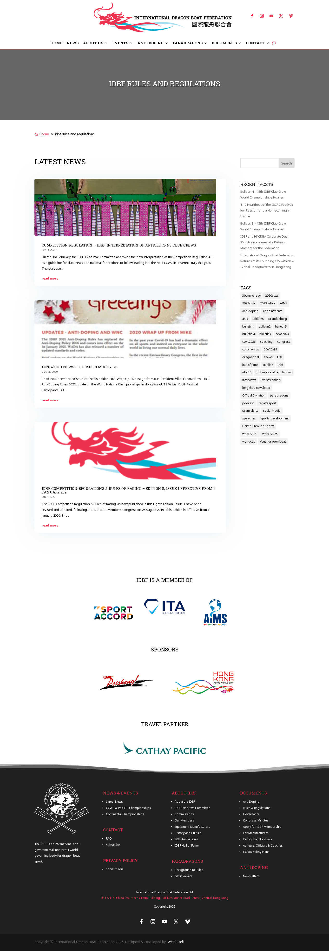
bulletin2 (264, 326)
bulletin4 (265, 334)
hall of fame (250, 365)
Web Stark (176, 941)
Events (120, 43)
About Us (93, 43)
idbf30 (246, 372)
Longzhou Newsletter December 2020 (79, 366)
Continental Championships (125, 814)
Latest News (114, 802)
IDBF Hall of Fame (187, 845)
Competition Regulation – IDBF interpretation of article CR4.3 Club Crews (119, 245)
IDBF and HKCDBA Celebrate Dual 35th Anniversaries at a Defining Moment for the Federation (264, 242)
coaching (266, 342)
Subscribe (113, 845)
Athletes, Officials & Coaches (263, 845)
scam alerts (250, 411)
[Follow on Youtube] (271, 16)
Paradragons (188, 43)
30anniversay (251, 296)
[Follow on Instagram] (262, 16)
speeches (249, 418)
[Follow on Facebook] (252, 16)
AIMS (283, 303)
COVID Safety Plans (256, 852)
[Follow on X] (281, 16)
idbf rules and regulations (274, 372)
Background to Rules (189, 870)
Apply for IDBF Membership (262, 827)
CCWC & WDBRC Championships (128, 808)
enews (268, 357)
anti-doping (250, 311)
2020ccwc (271, 296)
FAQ (109, 838)
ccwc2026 (249, 342)
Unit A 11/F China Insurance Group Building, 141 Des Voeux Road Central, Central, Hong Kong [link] (165, 898)
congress (283, 342)
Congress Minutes (256, 820)
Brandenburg (277, 319)
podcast (248, 403)
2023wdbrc (268, 303)
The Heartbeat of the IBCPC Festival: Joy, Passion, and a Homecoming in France (266, 210)
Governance (251, 814)
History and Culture (188, 833)
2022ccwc (249, 303)
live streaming (270, 380)
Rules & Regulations (256, 808)
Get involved (183, 876)
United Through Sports (258, 426)
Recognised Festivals (257, 839)
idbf (280, 365)
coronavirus (250, 349)
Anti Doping (150, 43)
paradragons (279, 395)
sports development (274, 418)
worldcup (248, 441)
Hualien (268, 365)
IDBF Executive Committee (192, 808)
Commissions (184, 814)
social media (272, 411)
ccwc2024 (282, 334)
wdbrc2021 (250, 434)
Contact (255, 43)
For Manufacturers (256, 833)
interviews (249, 380)
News (73, 43)
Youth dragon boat (273, 441)
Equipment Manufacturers (192, 827)
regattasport (267, 403)
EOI (279, 357)
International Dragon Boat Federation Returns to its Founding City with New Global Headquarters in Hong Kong (267, 261)
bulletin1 (248, 326)
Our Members (184, 820)
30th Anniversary (186, 839)
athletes (258, 319)
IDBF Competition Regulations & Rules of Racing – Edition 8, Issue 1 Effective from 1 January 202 (128, 490)
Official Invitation (253, 395)
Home (56, 43)
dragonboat (250, 357)
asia (245, 319)
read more (50, 278)
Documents (224, 43)
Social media (115, 869)
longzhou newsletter (256, 388)
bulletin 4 (248, 334)
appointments (273, 311)
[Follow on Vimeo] (291, 16)
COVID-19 (270, 349)
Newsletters (251, 876)
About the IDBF (185, 802)
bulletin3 (281, 326)
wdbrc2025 (270, 434)
